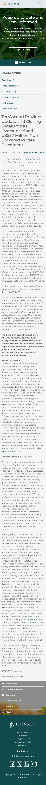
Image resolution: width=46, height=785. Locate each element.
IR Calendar (7, 91)
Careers (23, 736)
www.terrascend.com (11, 451)
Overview (6, 80)
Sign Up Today (23, 50)
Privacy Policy (23, 739)
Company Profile (12, 689)
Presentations (8, 97)
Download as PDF (35, 152)
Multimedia (7, 103)
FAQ (6, 712)
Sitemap (8, 706)
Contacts (8, 695)
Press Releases (8, 86)
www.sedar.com (29, 619)
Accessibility (23, 732)
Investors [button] (25, 62)
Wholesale (23, 745)
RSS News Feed (11, 701)
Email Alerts (7, 109)
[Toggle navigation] (39, 4)
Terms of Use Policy (23, 742)
